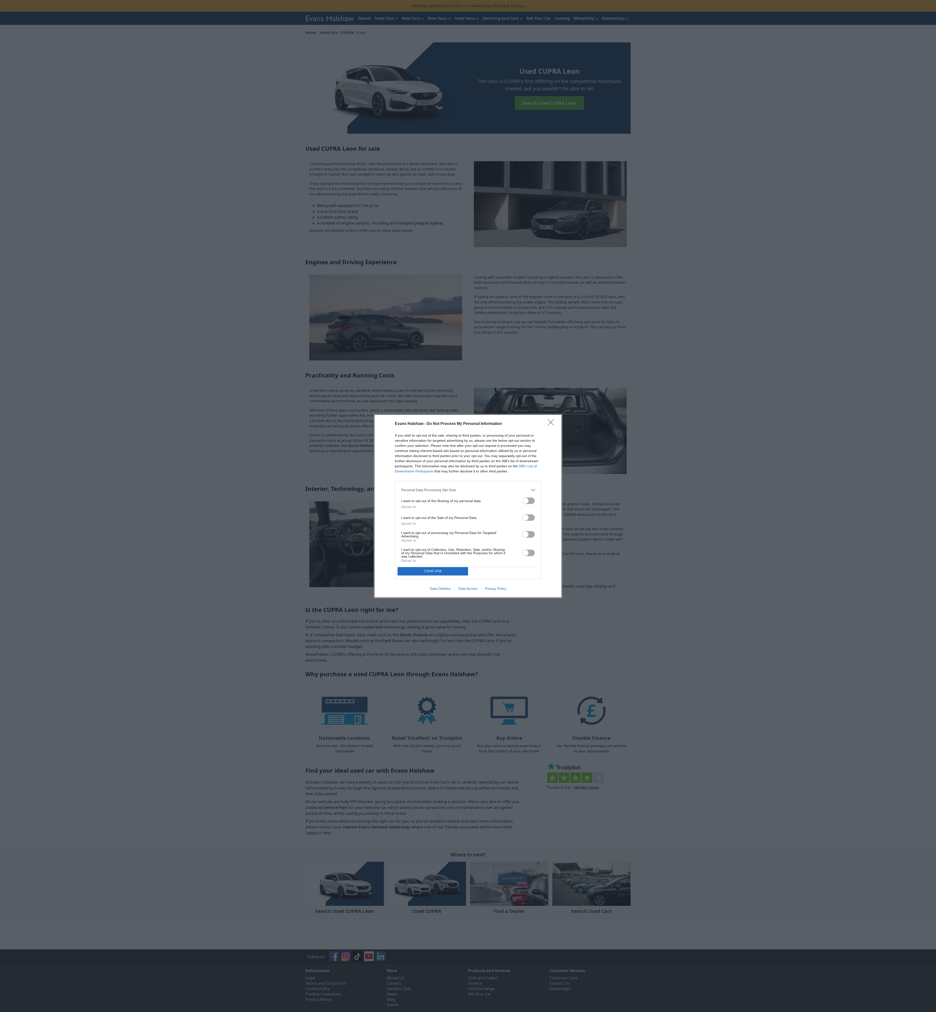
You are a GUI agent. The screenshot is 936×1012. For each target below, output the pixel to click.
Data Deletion (440, 588)
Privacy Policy (495, 588)
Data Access (468, 588)
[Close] (552, 424)
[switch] (528, 500)
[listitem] (468, 490)
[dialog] (468, 506)
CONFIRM (433, 571)
